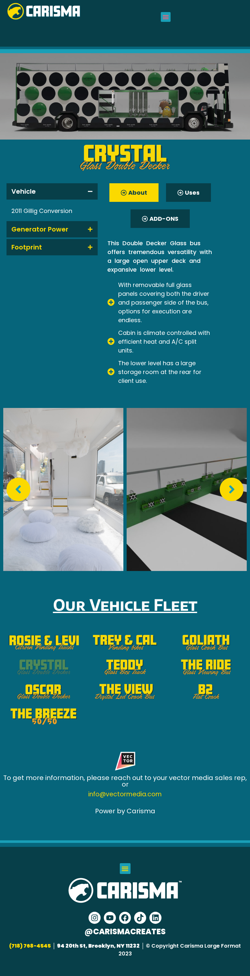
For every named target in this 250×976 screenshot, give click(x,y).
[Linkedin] (155, 918)
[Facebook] (125, 918)
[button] (166, 17)
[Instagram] (95, 918)
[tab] (52, 191)
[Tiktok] (140, 918)
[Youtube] (110, 918)
